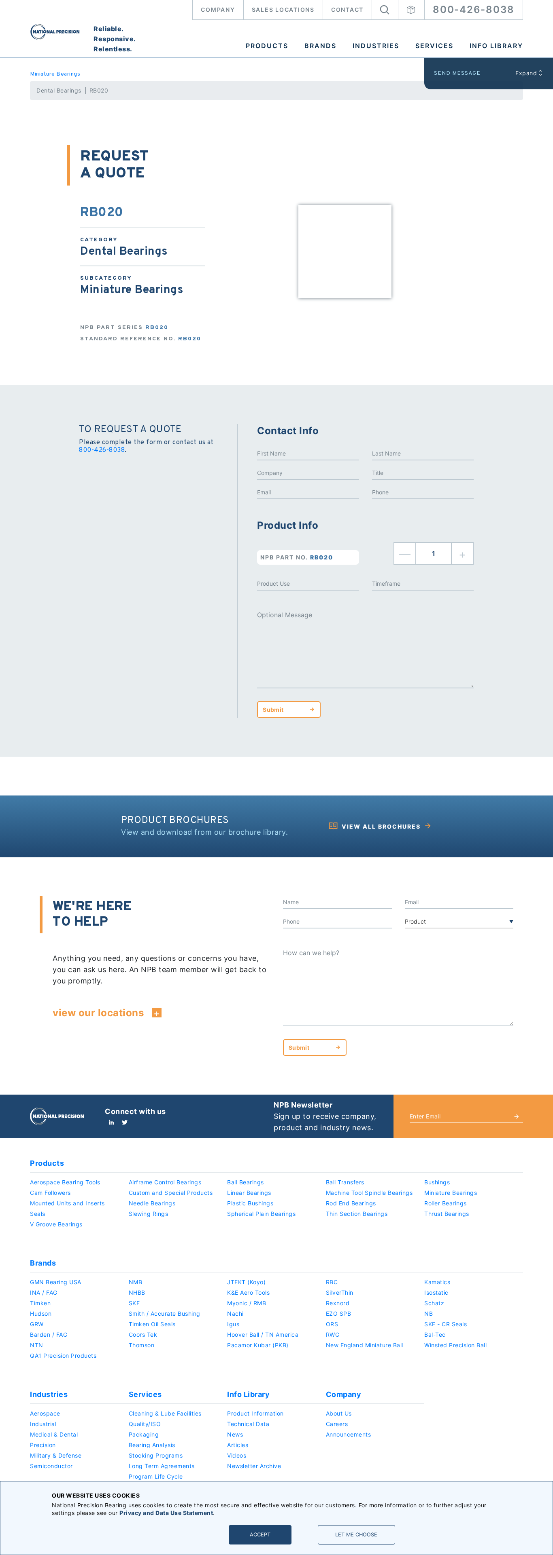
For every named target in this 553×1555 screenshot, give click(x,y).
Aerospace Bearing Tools (65, 1182)
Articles (237, 1444)
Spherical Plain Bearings (261, 1213)
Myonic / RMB (246, 1303)
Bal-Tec (435, 1334)
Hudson (40, 1313)
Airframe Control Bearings (165, 1182)
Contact (347, 9)
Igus (233, 1324)
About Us (339, 1413)
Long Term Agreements (162, 1465)
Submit (273, 709)
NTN (36, 1345)
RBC (332, 1282)
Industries (376, 46)
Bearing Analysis (152, 1444)
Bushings (437, 1182)
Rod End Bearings (351, 1203)
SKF (134, 1303)
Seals (37, 1213)
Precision (43, 1444)
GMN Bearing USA (55, 1282)
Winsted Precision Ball (455, 1345)
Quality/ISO (145, 1423)
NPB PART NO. (296, 557)
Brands (320, 46)
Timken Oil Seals (152, 1324)
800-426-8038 (474, 9)
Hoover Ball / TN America (262, 1334)
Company (218, 9)
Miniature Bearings (55, 74)
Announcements (348, 1434)
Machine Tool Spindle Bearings (369, 1192)
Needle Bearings (152, 1203)
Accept (260, 1535)
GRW (37, 1324)
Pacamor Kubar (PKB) (258, 1345)
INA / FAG (43, 1292)
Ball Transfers (345, 1182)
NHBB (137, 1292)
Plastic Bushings (250, 1203)
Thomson (142, 1345)
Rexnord (338, 1303)
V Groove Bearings (56, 1224)
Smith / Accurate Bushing (164, 1313)
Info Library (496, 46)
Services (434, 46)
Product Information (255, 1413)
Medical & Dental (54, 1434)
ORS (332, 1324)
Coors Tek (143, 1334)
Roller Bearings (445, 1203)
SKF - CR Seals (445, 1324)
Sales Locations (283, 9)
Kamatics (437, 1282)
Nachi (235, 1313)
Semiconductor (51, 1465)
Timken (40, 1303)
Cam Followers (50, 1192)
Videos (236, 1455)
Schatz (434, 1303)
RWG (333, 1334)
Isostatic (436, 1292)
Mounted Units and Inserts (67, 1203)
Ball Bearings (245, 1182)
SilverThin (339, 1292)
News (235, 1434)
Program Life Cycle (156, 1476)
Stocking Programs (156, 1455)
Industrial (43, 1423)
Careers (337, 1423)
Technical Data (248, 1423)
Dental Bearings (58, 90)
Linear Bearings (249, 1192)
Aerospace (45, 1413)
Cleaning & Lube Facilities (165, 1413)
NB (428, 1313)
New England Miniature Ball (364, 1345)
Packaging (144, 1434)
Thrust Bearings (446, 1213)
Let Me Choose (356, 1535)
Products (267, 46)
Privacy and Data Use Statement (166, 1512)
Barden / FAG (48, 1334)
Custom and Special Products (171, 1192)
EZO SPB (338, 1313)
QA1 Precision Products (63, 1355)
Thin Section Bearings (357, 1213)
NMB (136, 1282)
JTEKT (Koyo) (246, 1282)
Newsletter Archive (254, 1465)
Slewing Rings (148, 1213)
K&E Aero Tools (248, 1292)
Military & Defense (55, 1455)
